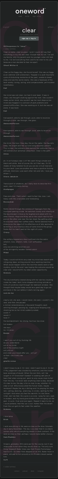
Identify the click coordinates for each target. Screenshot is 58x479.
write (27, 16)
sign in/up (37, 16)
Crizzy (7, 232)
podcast (25, 471)
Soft (6, 460)
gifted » (51, 27)
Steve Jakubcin (11, 177)
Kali (5, 88)
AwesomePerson (11, 124)
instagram (40, 471)
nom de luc (9, 293)
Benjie (6, 333)
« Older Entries (10, 49)
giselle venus (10, 361)
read (20, 16)
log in (33, 38)
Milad (6, 253)
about (32, 471)
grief (7, 27)
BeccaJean (9, 202)
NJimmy (7, 409)
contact (17, 471)
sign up (25, 38)
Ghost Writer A (11, 65)
